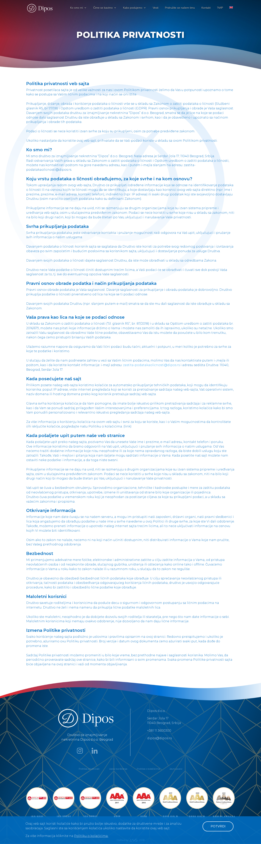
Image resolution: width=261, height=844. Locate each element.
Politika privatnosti (89, 768)
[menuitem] (231, 10)
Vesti (155, 7)
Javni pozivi (175, 768)
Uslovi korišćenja (118, 768)
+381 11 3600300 (159, 730)
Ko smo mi (76, 7)
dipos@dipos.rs (159, 738)
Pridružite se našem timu (180, 7)
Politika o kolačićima (148, 768)
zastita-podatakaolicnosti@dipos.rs (151, 365)
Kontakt (206, 7)
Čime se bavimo (103, 7)
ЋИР (220, 7)
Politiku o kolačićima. (91, 836)
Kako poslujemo (132, 7)
